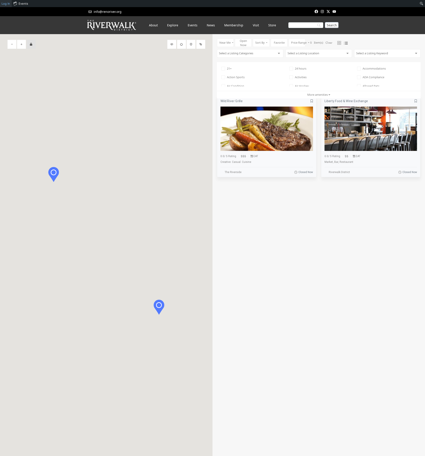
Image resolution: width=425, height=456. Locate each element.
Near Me (225, 43)
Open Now (243, 43)
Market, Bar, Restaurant (339, 162)
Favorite (279, 43)
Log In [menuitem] (6, 3)
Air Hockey (302, 86)
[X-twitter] (328, 11)
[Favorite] (312, 101)
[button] (159, 307)
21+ (229, 68)
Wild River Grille (231, 101)
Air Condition (235, 86)
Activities (301, 77)
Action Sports (236, 77)
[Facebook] (316, 11)
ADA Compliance (373, 77)
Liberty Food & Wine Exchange (346, 101)
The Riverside (233, 172)
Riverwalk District (339, 172)
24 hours (300, 68)
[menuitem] (421, 3)
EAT (255, 156)
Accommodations (374, 68)
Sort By (260, 43)
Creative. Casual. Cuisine (235, 162)
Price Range (298, 43)
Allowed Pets (371, 86)
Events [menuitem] (23, 3)
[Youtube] (334, 11)
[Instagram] (322, 11)
